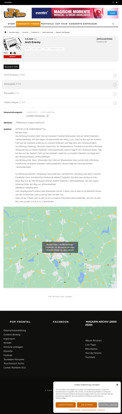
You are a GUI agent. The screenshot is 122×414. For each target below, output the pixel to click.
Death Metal (37, 48)
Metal (28, 48)
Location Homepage (35, 116)
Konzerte (8, 351)
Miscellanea (91, 349)
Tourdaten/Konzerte (14, 359)
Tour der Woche (93, 353)
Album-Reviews (93, 340)
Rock (46, 48)
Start (11, 24)
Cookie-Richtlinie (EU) (15, 367)
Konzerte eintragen (83, 24)
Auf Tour (61, 24)
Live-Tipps (90, 344)
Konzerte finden (28, 24)
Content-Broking (12, 334)
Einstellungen (109, 405)
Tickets (8, 2)
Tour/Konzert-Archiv (14, 363)
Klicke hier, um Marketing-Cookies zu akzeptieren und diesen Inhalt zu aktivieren (60, 247)
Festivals (47, 24)
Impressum (101, 410)
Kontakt (7, 343)
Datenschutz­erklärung (89, 410)
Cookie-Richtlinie (74, 410)
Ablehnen (87, 405)
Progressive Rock (57, 48)
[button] (117, 385)
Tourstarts (90, 357)
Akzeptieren (65, 405)
